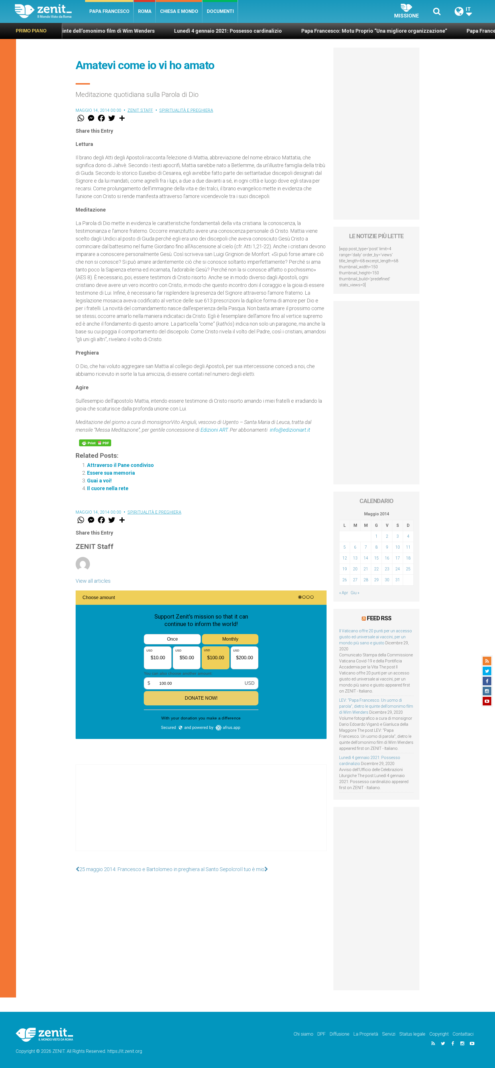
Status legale (412, 1034)
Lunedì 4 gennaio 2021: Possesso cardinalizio (190, 31)
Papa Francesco (109, 11)
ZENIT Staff (140, 110)
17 (397, 558)
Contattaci (463, 1034)
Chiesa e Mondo (179, 11)
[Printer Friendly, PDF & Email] (95, 442)
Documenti (220, 11)
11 (408, 547)
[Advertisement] (201, 813)
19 (344, 569)
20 (355, 569)
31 (397, 580)
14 (366, 558)
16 (387, 558)
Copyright (439, 1034)
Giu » (355, 592)
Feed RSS (379, 618)
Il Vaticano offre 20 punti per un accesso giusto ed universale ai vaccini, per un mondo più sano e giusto (375, 637)
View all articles (93, 581)
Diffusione (339, 1034)
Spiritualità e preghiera (186, 110)
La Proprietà (365, 1034)
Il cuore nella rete (107, 488)
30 (387, 580)
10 (397, 547)
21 (366, 569)
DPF (321, 1034)
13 (355, 558)
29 (376, 580)
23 (387, 569)
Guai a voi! (99, 481)
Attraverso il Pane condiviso (120, 465)
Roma (145, 11)
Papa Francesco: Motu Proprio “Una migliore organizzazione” (336, 31)
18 (408, 558)
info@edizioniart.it (290, 430)
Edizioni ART (214, 430)
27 (355, 580)
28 (366, 580)
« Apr (343, 592)
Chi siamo (303, 1034)
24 (397, 569)
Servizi (388, 1034)
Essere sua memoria (111, 473)
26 (344, 580)
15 (376, 558)
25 (408, 569)
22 (376, 569)
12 (344, 558)
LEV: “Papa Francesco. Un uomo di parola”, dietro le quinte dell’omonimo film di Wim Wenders (376, 706)
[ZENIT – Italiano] (50, 11)
